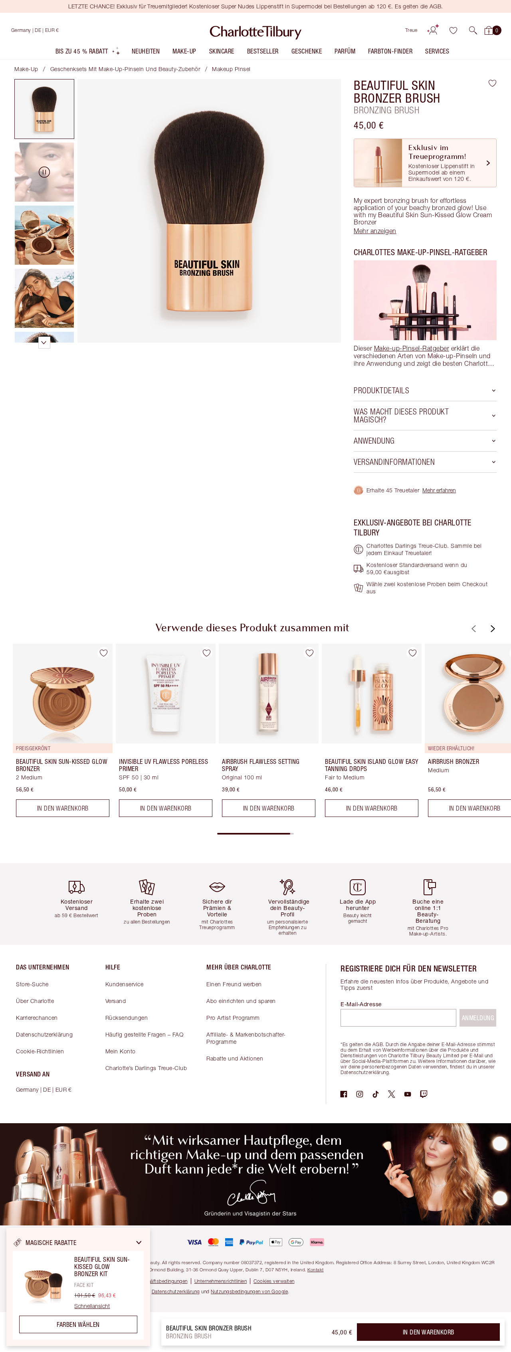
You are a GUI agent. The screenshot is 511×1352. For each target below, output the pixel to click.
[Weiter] (492, 628)
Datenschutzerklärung (44, 1034)
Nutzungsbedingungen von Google (249, 1292)
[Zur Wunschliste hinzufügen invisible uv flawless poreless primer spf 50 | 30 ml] (206, 653)
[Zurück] (472, 628)
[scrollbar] (255, 834)
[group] (57, 733)
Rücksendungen (126, 1017)
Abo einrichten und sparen (241, 1000)
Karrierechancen (37, 1017)
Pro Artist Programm (233, 1017)
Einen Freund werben (234, 984)
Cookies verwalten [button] (274, 1281)
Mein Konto (120, 1051)
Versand (115, 1000)
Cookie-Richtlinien (40, 1051)
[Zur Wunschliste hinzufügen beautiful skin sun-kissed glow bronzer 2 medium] (103, 653)
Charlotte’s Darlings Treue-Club (146, 1068)
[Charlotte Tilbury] (256, 30)
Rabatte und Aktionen (234, 1058)
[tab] (44, 109)
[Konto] (433, 30)
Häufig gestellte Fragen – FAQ (144, 1034)
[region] (78, 1287)
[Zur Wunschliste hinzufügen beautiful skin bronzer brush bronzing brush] (492, 83)
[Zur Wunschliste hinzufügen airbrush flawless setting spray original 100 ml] (309, 653)
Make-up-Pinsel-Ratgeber (412, 348)
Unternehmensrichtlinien (220, 1281)
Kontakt (315, 1269)
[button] (473, 30)
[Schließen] (139, 1242)
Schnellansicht (92, 1306)
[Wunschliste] (453, 30)
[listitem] (88, 52)
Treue (411, 30)
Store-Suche (32, 984)
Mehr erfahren (439, 490)
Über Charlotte (35, 1000)
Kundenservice (124, 984)
